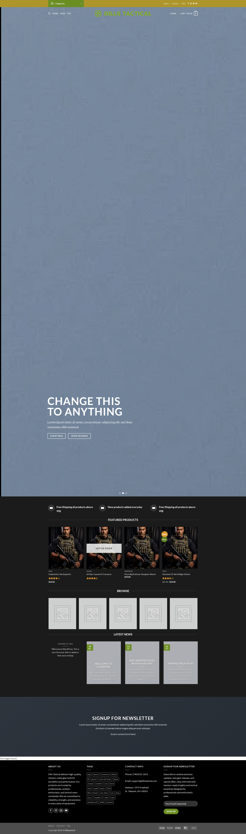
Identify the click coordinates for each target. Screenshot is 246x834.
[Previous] (8, 248)
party (102, 788)
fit (88, 779)
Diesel (113, 774)
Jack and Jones (105, 779)
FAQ (183, 3)
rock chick (104, 793)
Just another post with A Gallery (142, 662)
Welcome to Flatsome (103, 665)
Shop (62, 13)
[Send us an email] (196, 4)
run (111, 793)
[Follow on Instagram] (191, 4)
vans (113, 797)
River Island (92, 793)
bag (89, 774)
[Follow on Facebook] (188, 4)
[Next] (237, 248)
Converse (105, 774)
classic (95, 774)
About (166, 3)
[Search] (49, 13)
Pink (109, 788)
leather (99, 784)
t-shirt (105, 797)
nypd (96, 788)
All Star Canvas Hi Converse (99, 574)
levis (112, 784)
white (102, 802)
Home (55, 13)
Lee (106, 784)
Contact (175, 3)
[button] (66, 3)
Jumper (91, 784)
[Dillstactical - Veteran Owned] (123, 13)
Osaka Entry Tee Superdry (60, 574)
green (94, 779)
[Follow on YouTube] (66, 810)
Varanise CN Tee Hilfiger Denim (176, 574)
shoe (117, 793)
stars (90, 797)
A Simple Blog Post (181, 663)
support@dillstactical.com (144, 781)
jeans (116, 779)
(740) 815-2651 (140, 774)
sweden (97, 797)
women (110, 802)
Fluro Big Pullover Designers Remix (140, 574)
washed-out (92, 802)
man (89, 788)
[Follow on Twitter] (193, 4)
